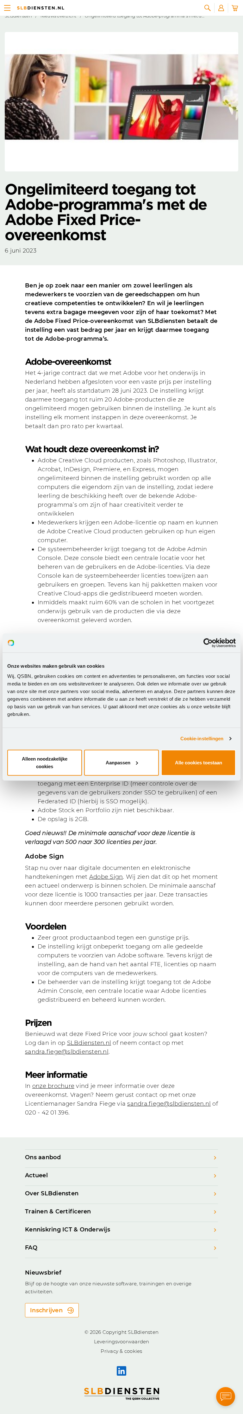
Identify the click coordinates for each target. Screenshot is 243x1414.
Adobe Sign (106, 876)
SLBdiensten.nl (89, 1042)
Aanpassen (118, 762)
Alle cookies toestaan (198, 762)
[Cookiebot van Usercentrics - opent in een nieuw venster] (208, 643)
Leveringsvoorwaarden (121, 1342)
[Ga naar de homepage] (40, 8)
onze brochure (53, 1086)
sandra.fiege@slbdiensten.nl (67, 1051)
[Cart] (234, 8)
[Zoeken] (207, 8)
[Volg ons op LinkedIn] (121, 1371)
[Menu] (7, 8)
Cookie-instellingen (202, 738)
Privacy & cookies (121, 1351)
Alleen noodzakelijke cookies (44, 762)
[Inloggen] (221, 8)
